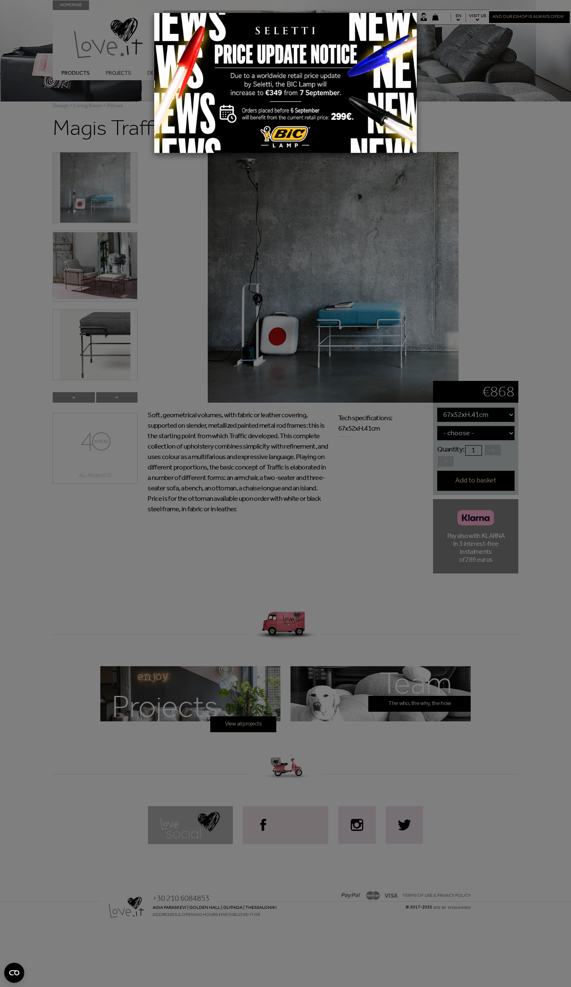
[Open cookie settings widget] (14, 973)
